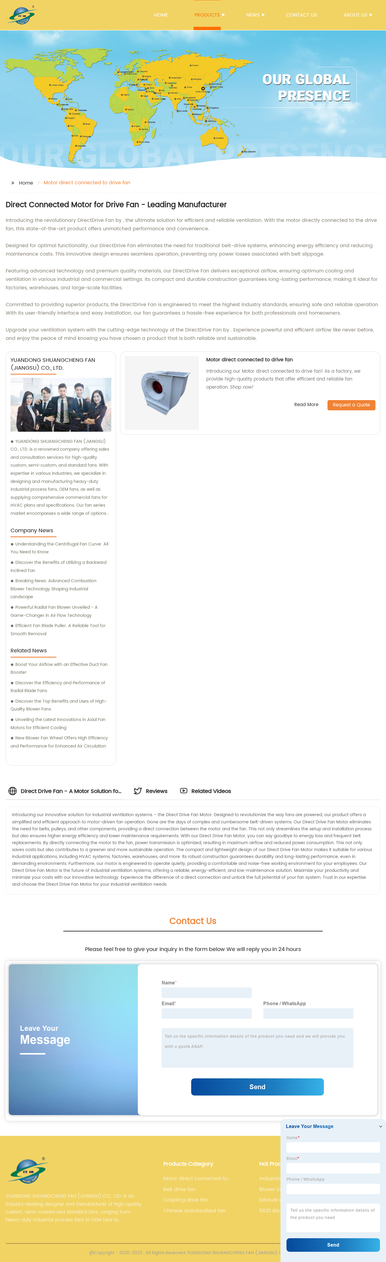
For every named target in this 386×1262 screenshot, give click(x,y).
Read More (306, 405)
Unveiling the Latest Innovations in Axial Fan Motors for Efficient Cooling (58, 723)
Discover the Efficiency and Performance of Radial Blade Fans (58, 687)
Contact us (301, 15)
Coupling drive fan (185, 1200)
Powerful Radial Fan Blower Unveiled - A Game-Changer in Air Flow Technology (54, 611)
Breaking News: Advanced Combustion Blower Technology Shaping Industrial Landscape (53, 588)
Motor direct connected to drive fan (249, 360)
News (253, 15)
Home (161, 15)
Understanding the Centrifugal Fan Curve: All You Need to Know (59, 548)
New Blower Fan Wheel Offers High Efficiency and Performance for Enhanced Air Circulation (59, 742)
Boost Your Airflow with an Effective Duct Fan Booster (59, 668)
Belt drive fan (179, 1189)
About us (355, 15)
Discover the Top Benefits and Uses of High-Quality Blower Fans (59, 705)
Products (207, 15)
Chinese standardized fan (194, 1210)
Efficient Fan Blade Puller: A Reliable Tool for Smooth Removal (58, 629)
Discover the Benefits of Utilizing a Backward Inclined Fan (58, 566)
